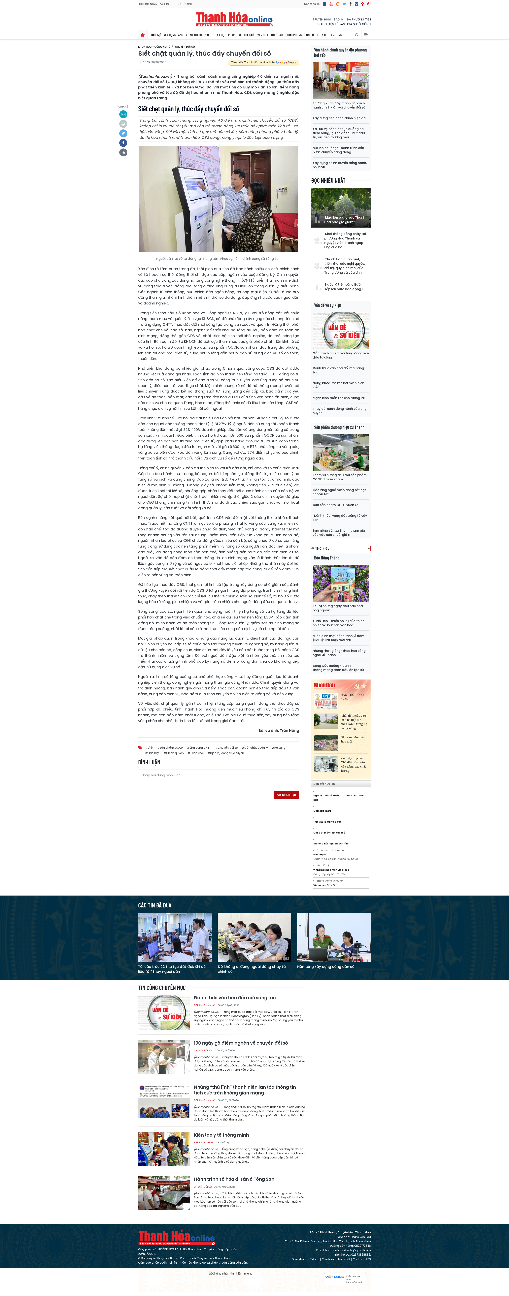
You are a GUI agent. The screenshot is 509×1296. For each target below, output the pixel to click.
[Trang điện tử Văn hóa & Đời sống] (356, 4)
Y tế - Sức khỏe (203, 1142)
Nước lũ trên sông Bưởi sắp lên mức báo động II (343, 286)
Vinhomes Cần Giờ (325, 885)
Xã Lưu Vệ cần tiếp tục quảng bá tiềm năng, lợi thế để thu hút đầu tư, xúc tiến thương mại (339, 133)
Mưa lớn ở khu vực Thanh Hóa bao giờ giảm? (344, 219)
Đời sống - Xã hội (205, 1005)
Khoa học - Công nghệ (154, 46)
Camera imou (322, 810)
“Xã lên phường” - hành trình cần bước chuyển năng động (338, 150)
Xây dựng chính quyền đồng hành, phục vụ (340, 165)
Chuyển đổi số (185, 46)
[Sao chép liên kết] (123, 152)
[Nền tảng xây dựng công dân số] (334, 937)
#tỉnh (149, 748)
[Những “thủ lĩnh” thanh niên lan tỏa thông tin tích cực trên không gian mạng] (164, 1101)
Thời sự (156, 34)
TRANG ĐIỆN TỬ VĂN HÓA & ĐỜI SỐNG (344, 24)
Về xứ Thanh (194, 34)
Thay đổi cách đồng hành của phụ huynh (339, 411)
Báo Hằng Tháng (326, 557)
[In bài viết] (123, 124)
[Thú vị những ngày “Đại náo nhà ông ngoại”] (341, 583)
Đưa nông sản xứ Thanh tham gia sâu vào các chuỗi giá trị (339, 532)
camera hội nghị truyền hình (331, 843)
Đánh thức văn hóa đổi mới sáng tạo (338, 370)
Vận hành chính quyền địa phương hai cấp (340, 52)
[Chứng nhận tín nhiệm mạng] (231, 1273)
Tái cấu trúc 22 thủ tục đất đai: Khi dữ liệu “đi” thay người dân (172, 969)
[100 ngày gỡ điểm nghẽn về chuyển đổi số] (164, 1056)
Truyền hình (322, 19)
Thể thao (277, 34)
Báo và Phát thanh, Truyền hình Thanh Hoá (177, 1237)
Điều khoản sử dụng (305, 1259)
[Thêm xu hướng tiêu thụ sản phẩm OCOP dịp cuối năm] (341, 452)
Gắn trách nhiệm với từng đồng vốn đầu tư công (341, 355)
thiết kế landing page (327, 821)
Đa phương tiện (359, 19)
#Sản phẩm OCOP (170, 748)
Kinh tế (209, 34)
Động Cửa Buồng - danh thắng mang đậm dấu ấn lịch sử (338, 668)
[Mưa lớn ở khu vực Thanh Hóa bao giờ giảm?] (341, 208)
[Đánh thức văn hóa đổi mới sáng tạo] (164, 1012)
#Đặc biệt (152, 753)
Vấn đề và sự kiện (327, 304)
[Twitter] (344, 4)
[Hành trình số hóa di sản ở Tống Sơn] (164, 1193)
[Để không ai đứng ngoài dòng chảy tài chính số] (254, 937)
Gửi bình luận (286, 795)
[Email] (123, 114)
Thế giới (249, 34)
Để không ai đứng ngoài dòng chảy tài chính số (252, 969)
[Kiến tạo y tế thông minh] (164, 1148)
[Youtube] (331, 4)
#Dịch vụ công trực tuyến (226, 753)
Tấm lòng (335, 34)
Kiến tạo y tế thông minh (221, 1135)
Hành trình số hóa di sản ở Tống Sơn (234, 1179)
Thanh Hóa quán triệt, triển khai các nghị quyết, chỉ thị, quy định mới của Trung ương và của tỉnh (344, 266)
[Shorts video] (368, 4)
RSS (368, 1259)
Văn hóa (262, 34)
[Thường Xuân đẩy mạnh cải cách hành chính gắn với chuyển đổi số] (341, 80)
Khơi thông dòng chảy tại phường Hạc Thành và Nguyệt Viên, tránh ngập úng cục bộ (345, 240)
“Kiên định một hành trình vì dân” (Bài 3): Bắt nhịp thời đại (338, 638)
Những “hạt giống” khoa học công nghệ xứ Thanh (339, 653)
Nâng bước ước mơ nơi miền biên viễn (338, 385)
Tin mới (186, 4)
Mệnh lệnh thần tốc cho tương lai (339, 398)
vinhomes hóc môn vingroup (331, 869)
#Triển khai (196, 753)
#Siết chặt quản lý (255, 748)
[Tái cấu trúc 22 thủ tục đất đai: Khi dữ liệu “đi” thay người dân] (175, 937)
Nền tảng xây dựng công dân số (326, 966)
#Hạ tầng (278, 748)
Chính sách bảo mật (336, 1259)
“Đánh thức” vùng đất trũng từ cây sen (340, 518)
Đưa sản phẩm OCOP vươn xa (335, 505)
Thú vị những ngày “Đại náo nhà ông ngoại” (338, 608)
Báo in (338, 19)
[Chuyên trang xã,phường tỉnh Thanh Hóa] (362, 4)
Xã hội (221, 34)
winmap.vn (320, 854)
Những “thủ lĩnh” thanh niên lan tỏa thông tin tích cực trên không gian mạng (245, 1090)
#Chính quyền (173, 753)
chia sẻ (123, 106)
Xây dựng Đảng (173, 34)
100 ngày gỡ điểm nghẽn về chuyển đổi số (241, 1043)
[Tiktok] (351, 4)
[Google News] (337, 4)
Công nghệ (312, 34)
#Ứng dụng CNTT (199, 748)
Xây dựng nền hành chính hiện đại (339, 118)
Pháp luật (234, 34)
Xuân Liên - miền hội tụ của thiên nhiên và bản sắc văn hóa (338, 623)
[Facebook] (324, 4)
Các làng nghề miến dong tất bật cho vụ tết (339, 492)
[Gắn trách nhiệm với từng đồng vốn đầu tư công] (341, 330)
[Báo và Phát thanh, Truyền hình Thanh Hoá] (234, 19)
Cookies (358, 1259)
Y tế (324, 34)
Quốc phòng (294, 34)
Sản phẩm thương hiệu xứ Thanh (339, 426)
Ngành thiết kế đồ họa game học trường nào (339, 798)
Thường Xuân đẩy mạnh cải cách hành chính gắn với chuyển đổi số (339, 105)
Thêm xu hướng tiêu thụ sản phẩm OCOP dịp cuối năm (340, 477)
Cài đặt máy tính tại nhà (329, 832)
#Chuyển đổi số (226, 748)
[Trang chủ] (143, 34)
